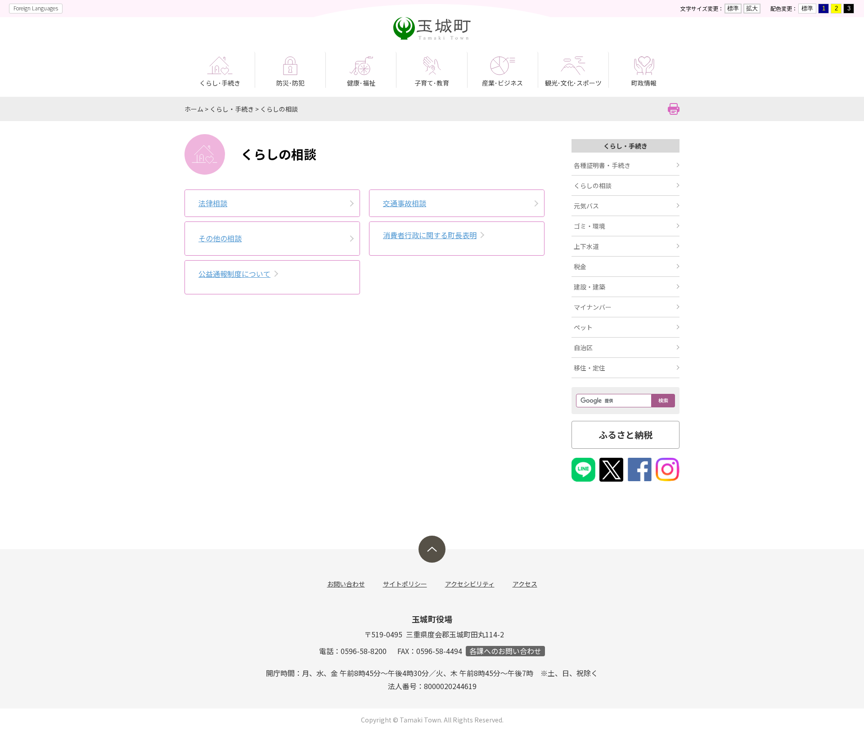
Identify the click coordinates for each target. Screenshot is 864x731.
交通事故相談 (404, 203)
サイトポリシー (405, 583)
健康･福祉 (361, 82)
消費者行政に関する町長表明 (430, 235)
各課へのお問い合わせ (505, 651)
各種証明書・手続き (602, 165)
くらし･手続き (219, 82)
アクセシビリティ (470, 583)
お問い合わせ (346, 583)
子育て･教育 (431, 82)
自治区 (583, 347)
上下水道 (586, 246)
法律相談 (212, 203)
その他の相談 (220, 238)
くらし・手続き (232, 108)
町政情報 (644, 82)
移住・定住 (589, 367)
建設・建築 (589, 286)
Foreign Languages (36, 8)
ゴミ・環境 (589, 225)
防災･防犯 (290, 82)
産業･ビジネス (502, 82)
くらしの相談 (279, 108)
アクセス (525, 583)
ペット (583, 327)
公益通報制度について (234, 273)
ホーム (193, 108)
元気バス (586, 205)
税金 (580, 266)
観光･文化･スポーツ (573, 82)
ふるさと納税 (625, 434)
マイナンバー (593, 306)
